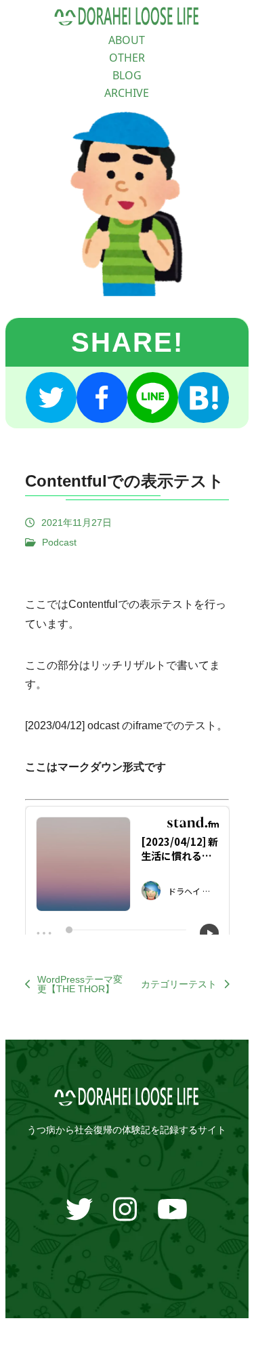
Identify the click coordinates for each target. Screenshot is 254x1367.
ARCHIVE (126, 92)
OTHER (127, 57)
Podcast (59, 542)
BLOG (127, 75)
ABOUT (126, 40)
